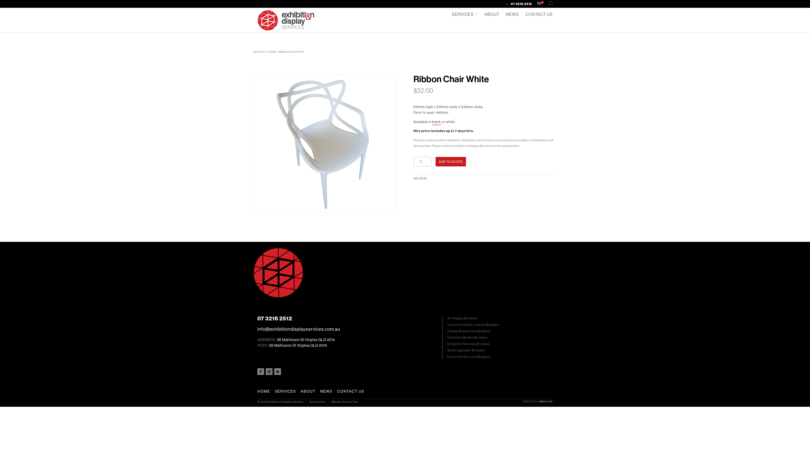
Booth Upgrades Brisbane (466, 350)
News (512, 14)
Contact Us (539, 14)
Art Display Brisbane (462, 318)
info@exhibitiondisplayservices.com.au (298, 329)
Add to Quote (451, 162)
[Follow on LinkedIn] (277, 371)
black (436, 122)
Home (263, 391)
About (492, 14)
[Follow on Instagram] (269, 371)
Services (463, 14)
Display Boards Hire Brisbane (468, 331)
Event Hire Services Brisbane (469, 357)
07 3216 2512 (521, 4)
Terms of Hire (317, 401)
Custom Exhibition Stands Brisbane (473, 325)
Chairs (271, 51)
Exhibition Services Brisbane (468, 344)
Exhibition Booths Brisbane (467, 337)
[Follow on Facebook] (260, 371)
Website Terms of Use (344, 401)
